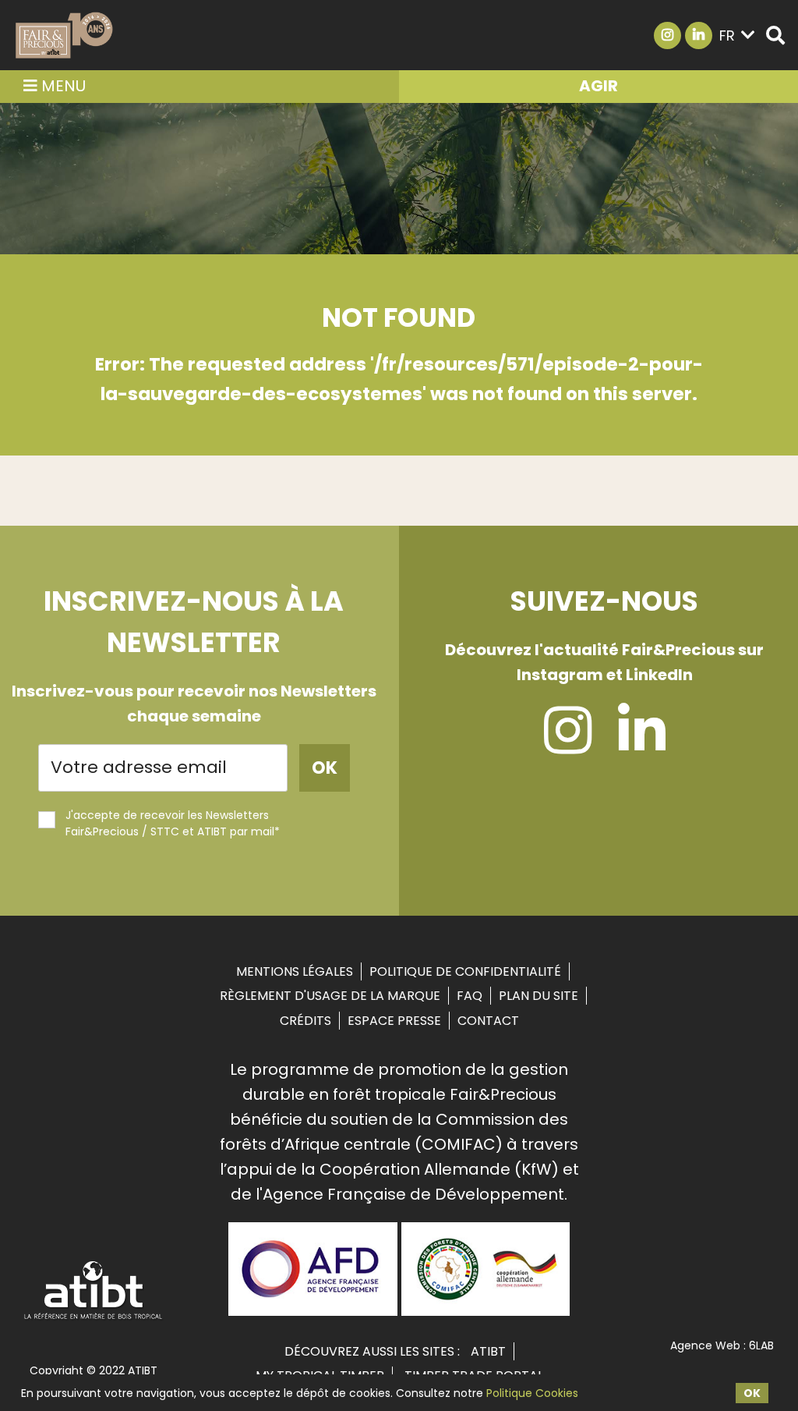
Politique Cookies (532, 1393)
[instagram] (567, 745)
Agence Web (705, 1345)
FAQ (469, 996)
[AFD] (312, 1310)
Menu (61, 86)
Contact (488, 1021)
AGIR (598, 86)
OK (752, 1393)
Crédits (305, 1021)
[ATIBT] (94, 1317)
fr (727, 35)
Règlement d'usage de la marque (330, 996)
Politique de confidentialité (465, 971)
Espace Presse (394, 1021)
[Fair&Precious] (64, 35)
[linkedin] (641, 745)
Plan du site (538, 996)
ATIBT (488, 1351)
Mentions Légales (294, 971)
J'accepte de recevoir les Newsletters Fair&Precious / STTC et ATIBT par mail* (172, 823)
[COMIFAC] (485, 1310)
